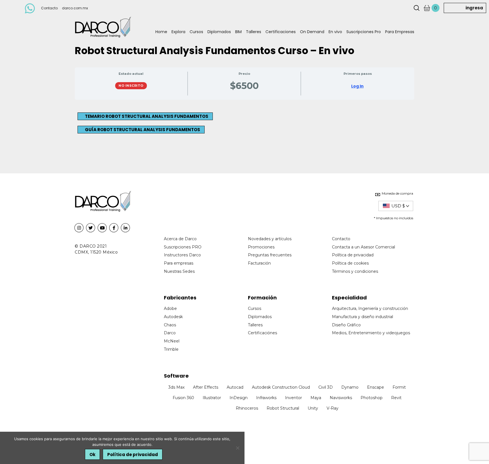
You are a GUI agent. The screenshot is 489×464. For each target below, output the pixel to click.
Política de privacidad (132, 454)
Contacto (49, 8)
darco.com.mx (75, 8)
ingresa (474, 8)
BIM (238, 32)
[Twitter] (90, 228)
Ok (92, 454)
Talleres (253, 32)
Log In (357, 86)
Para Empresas (399, 32)
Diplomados (219, 32)
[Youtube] (102, 228)
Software (176, 375)
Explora (178, 32)
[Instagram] (79, 228)
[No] (237, 448)
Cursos (196, 32)
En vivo (335, 32)
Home (161, 32)
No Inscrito (131, 86)
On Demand (312, 32)
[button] (145, 116)
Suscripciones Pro (363, 32)
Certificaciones (280, 32)
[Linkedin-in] (125, 228)
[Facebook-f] (114, 228)
